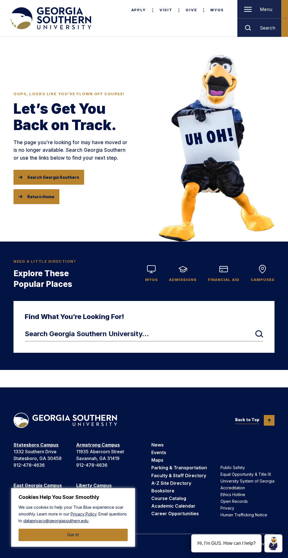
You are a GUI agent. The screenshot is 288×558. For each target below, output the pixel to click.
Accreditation (232, 487)
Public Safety (232, 467)
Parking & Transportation (179, 467)
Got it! (73, 534)
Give (191, 10)
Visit (165, 10)
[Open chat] (273, 543)
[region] (73, 517)
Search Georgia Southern (53, 177)
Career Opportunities (175, 513)
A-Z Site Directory (171, 483)
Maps (157, 460)
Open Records (234, 501)
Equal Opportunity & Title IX (245, 474)
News (157, 445)
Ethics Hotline (232, 494)
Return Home (40, 196)
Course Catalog (168, 498)
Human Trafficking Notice (243, 514)
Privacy (227, 508)
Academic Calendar (173, 506)
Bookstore (162, 491)
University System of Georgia (247, 481)
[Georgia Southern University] (50, 18)
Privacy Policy (83, 514)
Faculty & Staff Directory (178, 475)
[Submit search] (259, 334)
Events (158, 452)
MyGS (217, 10)
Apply (138, 10)
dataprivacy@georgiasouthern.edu (55, 520)
